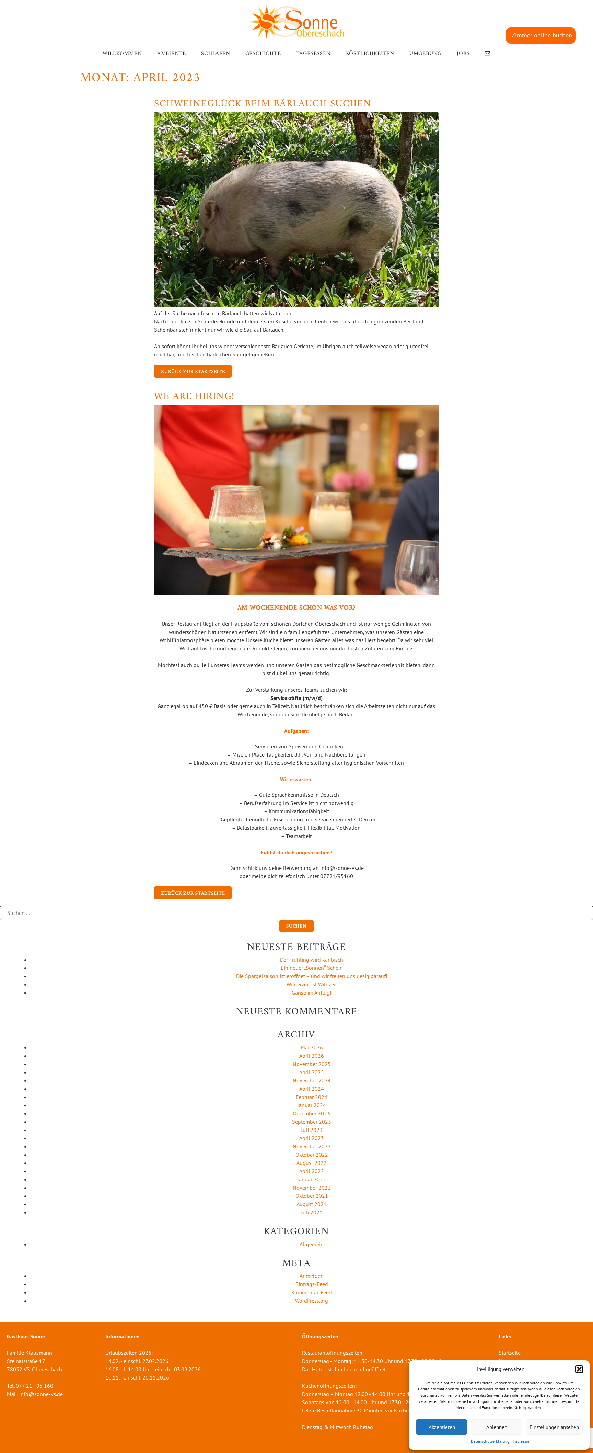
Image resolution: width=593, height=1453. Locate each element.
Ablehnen (496, 1427)
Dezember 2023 (311, 1113)
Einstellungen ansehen (554, 1427)
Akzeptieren (442, 1427)
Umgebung (425, 53)
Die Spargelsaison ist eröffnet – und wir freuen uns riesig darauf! (311, 976)
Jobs (463, 53)
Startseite (510, 1352)
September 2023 (311, 1121)
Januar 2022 (311, 1179)
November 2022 (312, 1146)
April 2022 (311, 1171)
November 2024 (312, 1080)
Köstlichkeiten (370, 53)
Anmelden (312, 1275)
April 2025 (311, 1072)
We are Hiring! (194, 396)
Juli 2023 (312, 1129)
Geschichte (263, 53)
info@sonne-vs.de (41, 1393)
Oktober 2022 (311, 1154)
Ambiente (171, 53)
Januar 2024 (311, 1105)
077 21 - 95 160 (34, 1385)
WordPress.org (311, 1300)
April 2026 (311, 1055)
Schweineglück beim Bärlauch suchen (262, 104)
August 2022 (311, 1162)
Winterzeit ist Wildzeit (312, 984)
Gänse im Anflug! (312, 992)
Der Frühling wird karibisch (311, 959)
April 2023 (311, 1138)
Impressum (522, 1441)
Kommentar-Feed (311, 1292)
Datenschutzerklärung (490, 1441)
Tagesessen (313, 53)
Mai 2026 (312, 1047)
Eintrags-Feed (311, 1284)
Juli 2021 (312, 1212)
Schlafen (215, 53)
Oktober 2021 (311, 1195)
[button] (579, 1369)
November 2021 (312, 1187)
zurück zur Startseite (193, 371)
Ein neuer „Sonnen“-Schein (312, 967)
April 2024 (311, 1088)
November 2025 (312, 1063)
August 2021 (311, 1204)
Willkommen (122, 53)
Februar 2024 (311, 1096)
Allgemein (312, 1244)
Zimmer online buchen (542, 35)
